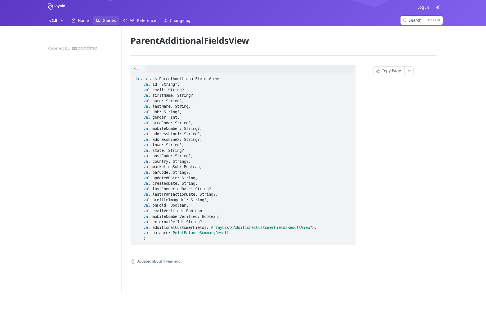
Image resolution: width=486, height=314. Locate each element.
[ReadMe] (84, 48)
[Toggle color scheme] (438, 7)
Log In (423, 7)
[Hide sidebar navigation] (120, 159)
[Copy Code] (348, 77)
